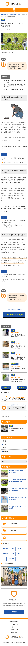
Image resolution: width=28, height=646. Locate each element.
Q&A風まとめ (14, 629)
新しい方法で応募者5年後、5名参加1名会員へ (15, 85)
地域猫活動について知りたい (15, 315)
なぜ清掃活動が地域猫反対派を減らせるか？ (18, 378)
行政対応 (11, 559)
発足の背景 (14, 523)
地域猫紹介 (6, 451)
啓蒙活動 (5, 548)
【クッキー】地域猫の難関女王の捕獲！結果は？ (18, 356)
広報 (4, 448)
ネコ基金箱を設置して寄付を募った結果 (17, 498)
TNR (4, 444)
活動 (4, 441)
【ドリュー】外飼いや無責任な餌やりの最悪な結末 (17, 480)
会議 (19, 553)
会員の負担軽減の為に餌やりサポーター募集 (14, 81)
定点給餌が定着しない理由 (18, 367)
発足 (13, 548)
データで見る (14, 624)
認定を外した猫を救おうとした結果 (17, 507)
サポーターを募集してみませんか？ (14, 89)
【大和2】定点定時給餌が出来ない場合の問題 (18, 489)
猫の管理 (14, 530)
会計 (4, 559)
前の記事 (6, 387)
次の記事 (21, 387)
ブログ (14, 627)
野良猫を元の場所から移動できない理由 (18, 345)
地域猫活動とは (14, 621)
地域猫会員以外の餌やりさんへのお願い (17, 471)
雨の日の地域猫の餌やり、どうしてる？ (17, 428)
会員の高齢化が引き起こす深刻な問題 (18, 333)
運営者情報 (14, 612)
